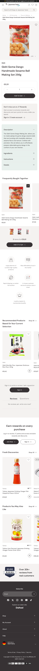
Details (6, 165)
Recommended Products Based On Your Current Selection (13, 323)
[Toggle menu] (3, 5)
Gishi (3, 63)
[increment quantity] (31, 89)
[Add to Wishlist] (36, 24)
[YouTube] (26, 600)
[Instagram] (17, 600)
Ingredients (8, 153)
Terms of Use (11, 652)
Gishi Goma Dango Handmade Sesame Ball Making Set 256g (15, 219)
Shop (4, 616)
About (4, 629)
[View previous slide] (29, 56)
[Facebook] (8, 600)
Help (4, 636)
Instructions (8, 159)
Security (28, 652)
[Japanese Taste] (13, 5)
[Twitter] (13, 600)
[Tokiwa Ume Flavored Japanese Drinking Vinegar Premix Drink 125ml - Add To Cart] (29, 555)
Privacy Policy (21, 652)
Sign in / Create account (13, 117)
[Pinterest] (22, 600)
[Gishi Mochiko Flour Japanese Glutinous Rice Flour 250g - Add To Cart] (29, 371)
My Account (6, 622)
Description (8, 130)
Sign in (19, 390)
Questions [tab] (24, 399)
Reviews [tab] (13, 399)
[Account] (29, 5)
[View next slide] (35, 56)
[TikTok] (31, 600)
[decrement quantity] (7, 89)
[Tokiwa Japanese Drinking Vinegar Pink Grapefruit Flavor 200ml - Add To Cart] (29, 496)
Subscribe (34, 594)
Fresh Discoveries (10, 452)
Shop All (31, 320)
